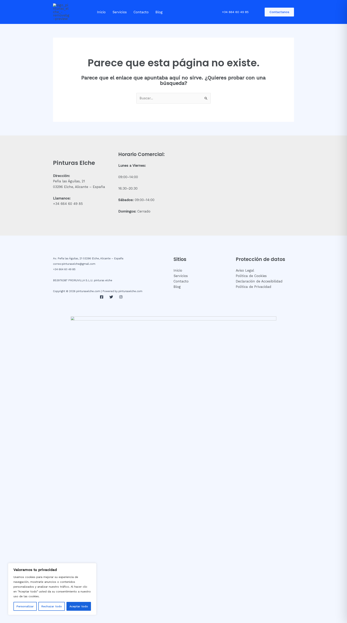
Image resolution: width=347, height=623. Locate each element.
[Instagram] (121, 297)
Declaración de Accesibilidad (259, 281)
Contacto (141, 12)
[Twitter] (111, 297)
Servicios (119, 12)
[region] (52, 589)
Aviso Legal (245, 270)
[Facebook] (101, 297)
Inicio (101, 12)
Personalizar (25, 606)
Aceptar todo (78, 606)
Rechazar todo (51, 606)
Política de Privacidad (253, 287)
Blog (159, 12)
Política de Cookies (251, 276)
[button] (279, 12)
